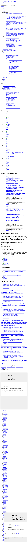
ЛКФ (7, 143)
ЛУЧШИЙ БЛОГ (11, 367)
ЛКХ (7, 136)
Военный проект (10, 44)
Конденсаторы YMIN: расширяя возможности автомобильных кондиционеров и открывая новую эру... (12, 292)
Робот (10, 62)
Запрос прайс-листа (5, 246)
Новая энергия (9, 43)
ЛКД (7, 122)
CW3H (7, 125)
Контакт (5, 77)
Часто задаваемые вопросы (12, 55)
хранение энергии (13, 72)
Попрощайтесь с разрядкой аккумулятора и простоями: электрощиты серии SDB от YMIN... (14, 362)
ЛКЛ (7, 132)
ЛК (6, 146)
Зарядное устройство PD (11, 41)
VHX (7, 166)
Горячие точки (9, 57)
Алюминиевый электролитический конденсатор (14, 270)
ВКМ (7, 150)
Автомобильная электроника (12, 38)
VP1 (7, 170)
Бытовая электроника (14, 66)
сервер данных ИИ (13, 61)
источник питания (13, 68)
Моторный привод (10, 46)
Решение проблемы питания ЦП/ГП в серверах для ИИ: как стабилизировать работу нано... (12, 335)
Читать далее (9, 204)
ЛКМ (7, 139)
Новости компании (10, 58)
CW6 (7, 129)
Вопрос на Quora (10, 56)
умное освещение (13, 67)
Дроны (10, 63)
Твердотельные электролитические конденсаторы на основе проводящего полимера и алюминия (15, 20)
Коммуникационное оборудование (14, 45)
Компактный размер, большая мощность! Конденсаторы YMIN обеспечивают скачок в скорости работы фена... (14, 347)
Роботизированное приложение (13, 40)
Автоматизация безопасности (15, 71)
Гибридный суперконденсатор (13, 27)
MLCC (7, 32)
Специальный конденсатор (9, 50)
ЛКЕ (7, 118)
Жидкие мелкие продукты (15, 17)
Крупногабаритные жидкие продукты (17, 16)
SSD (10, 73)
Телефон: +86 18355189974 (9, 1)
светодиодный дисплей (14, 65)
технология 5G (12, 75)
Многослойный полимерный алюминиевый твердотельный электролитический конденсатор (16, 29)
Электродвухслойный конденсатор (14, 25)
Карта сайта (3, 367)
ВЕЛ (7, 114)
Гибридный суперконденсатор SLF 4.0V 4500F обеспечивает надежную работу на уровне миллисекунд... (13, 305)
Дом (4, 11)
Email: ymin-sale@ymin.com (9, 2)
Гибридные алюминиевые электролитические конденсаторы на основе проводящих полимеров (16, 23)
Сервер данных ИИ (10, 39)
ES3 (7, 163)
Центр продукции (7, 49)
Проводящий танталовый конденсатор (15, 33)
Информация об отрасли (11, 54)
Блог (4, 52)
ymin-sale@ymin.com (17, 255)
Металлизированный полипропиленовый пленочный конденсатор (15, 35)
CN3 (7, 159)
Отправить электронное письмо (8, 370)
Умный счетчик (9, 47)
